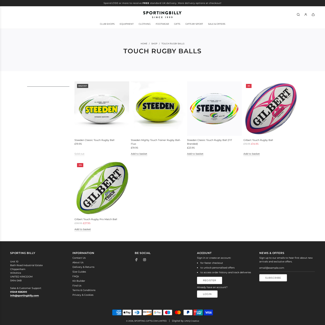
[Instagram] (144, 259)
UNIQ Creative (191, 321)
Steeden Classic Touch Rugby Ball (94, 140)
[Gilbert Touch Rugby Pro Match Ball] (101, 188)
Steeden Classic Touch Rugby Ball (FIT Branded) (209, 142)
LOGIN (207, 294)
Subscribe (273, 277)
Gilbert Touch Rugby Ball (258, 140)
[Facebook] (136, 259)
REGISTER (209, 280)
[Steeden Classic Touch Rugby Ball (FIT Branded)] (214, 108)
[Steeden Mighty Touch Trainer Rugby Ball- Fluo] (158, 108)
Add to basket (139, 153)
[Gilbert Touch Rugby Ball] (270, 108)
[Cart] (313, 14)
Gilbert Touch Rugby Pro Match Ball (95, 219)
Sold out (79, 153)
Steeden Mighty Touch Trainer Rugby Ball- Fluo (156, 142)
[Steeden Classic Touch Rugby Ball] (101, 108)
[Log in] (305, 14)
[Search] (298, 14)
